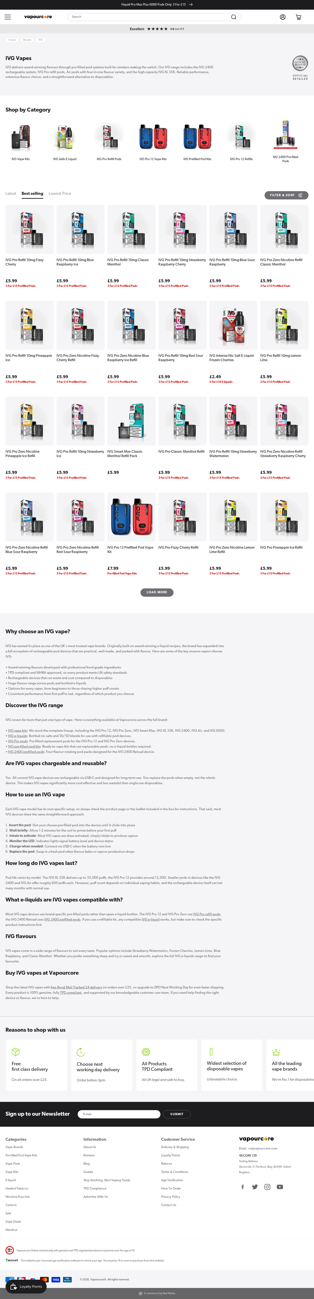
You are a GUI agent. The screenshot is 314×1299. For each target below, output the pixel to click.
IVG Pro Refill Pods (109, 159)
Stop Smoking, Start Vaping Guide (106, 1180)
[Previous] (12, 137)
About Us (89, 1147)
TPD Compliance (94, 1188)
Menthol (11, 1230)
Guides (88, 1172)
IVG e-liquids (17, 736)
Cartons (11, 1205)
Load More (157, 592)
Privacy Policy (170, 1197)
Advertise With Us (95, 1197)
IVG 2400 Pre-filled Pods (285, 159)
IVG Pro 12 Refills (241, 159)
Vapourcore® (98, 1279)
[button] (7, 17)
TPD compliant (71, 993)
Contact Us (168, 1205)
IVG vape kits (17, 731)
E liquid (11, 1180)
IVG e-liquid (151, 920)
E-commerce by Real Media (159, 1293)
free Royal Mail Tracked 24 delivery (76, 987)
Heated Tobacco (17, 1188)
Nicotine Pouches (18, 1197)
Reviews (89, 1155)
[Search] (233, 17)
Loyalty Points (170, 1155)
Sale (8, 1213)
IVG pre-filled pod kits (24, 747)
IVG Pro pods (18, 741)
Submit (176, 1114)
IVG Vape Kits (21, 159)
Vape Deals (13, 1222)
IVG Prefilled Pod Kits (197, 159)
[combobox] (154, 17)
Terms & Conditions (174, 1172)
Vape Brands (14, 1147)
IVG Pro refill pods (206, 914)
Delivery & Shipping (175, 1147)
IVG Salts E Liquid (64, 159)
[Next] (302, 137)
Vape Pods (13, 1164)
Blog (86, 1164)
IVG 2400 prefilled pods (26, 752)
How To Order (171, 1188)
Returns (166, 1164)
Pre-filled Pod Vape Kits (21, 1155)
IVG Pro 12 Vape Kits (153, 159)
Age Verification (172, 1180)
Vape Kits (12, 1172)
